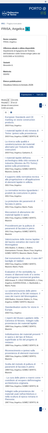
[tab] (5, 112)
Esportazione (26, 95)
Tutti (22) (40, 95)
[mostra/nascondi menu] (46, 2)
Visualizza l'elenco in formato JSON (18, 85)
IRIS (3, 24)
